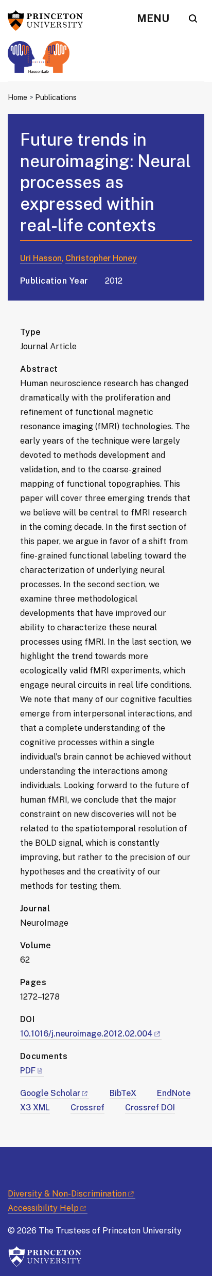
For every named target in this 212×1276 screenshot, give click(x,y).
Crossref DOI (150, 1107)
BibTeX (123, 1093)
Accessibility (43, 1208)
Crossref (87, 1107)
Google (50, 1093)
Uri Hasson (41, 258)
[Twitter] (15, 1164)
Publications (56, 97)
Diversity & (67, 1194)
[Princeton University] (49, 20)
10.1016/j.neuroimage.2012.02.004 (86, 1034)
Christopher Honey (101, 258)
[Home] (38, 61)
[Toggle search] (193, 18)
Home (17, 97)
